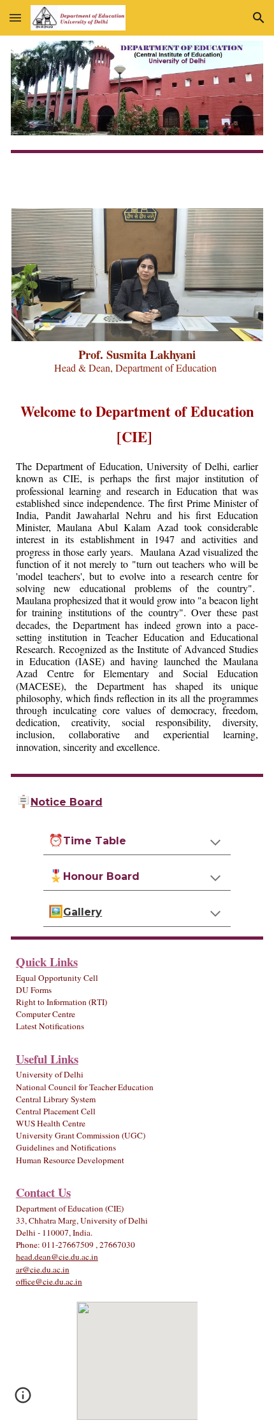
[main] (137, 361)
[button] (15, 17)
